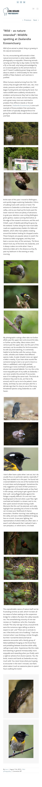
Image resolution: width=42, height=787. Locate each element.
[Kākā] (21, 261)
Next (35, 20)
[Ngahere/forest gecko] (21, 681)
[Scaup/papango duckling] (21, 423)
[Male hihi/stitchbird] (21, 287)
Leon (6, 769)
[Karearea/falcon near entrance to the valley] (21, 148)
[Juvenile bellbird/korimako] (21, 312)
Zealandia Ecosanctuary (21, 105)
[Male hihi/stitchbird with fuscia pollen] (21, 449)
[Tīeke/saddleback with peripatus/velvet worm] (21, 533)
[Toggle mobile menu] (38, 9)
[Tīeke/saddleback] (21, 174)
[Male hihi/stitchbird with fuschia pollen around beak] (21, 726)
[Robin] (21, 398)
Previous (27, 20)
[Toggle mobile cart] (33, 9)
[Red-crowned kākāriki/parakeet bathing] (21, 558)
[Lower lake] (21, 123)
